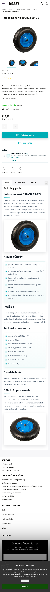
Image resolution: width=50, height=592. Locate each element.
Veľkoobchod (6, 523)
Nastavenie (25, 581)
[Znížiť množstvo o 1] (4, 126)
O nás (4, 510)
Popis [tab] (7, 182)
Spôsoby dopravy (8, 514)
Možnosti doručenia (13, 109)
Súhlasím (25, 586)
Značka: (7, 74)
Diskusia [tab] (34, 182)
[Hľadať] (41, 3)
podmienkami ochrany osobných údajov (25, 549)
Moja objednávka (7, 499)
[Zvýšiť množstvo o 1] (15, 126)
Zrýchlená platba (25, 143)
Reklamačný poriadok (9, 483)
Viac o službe (15, 158)
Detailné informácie (9, 98)
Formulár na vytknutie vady (11, 493)
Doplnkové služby (8, 496)
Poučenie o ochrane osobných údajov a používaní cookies (22, 486)
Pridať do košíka (27, 135)
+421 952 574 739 (7, 467)
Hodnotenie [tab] (20, 182)
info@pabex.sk (7, 464)
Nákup (4, 528)
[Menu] (3, 3)
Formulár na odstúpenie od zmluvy (14, 489)
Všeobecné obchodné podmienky (13, 480)
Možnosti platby (7, 519)
